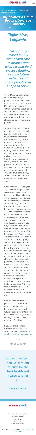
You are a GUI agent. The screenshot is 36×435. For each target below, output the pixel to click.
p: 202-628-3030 (18, 419)
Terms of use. (30, 429)
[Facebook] (11, 344)
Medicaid (12, 12)
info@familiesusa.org (18, 423)
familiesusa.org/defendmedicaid (18, 334)
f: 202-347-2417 (18, 421)
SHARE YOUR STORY (18, 388)
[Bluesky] (24, 344)
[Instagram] (21, 344)
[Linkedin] (18, 344)
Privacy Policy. (18, 431)
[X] (15, 344)
